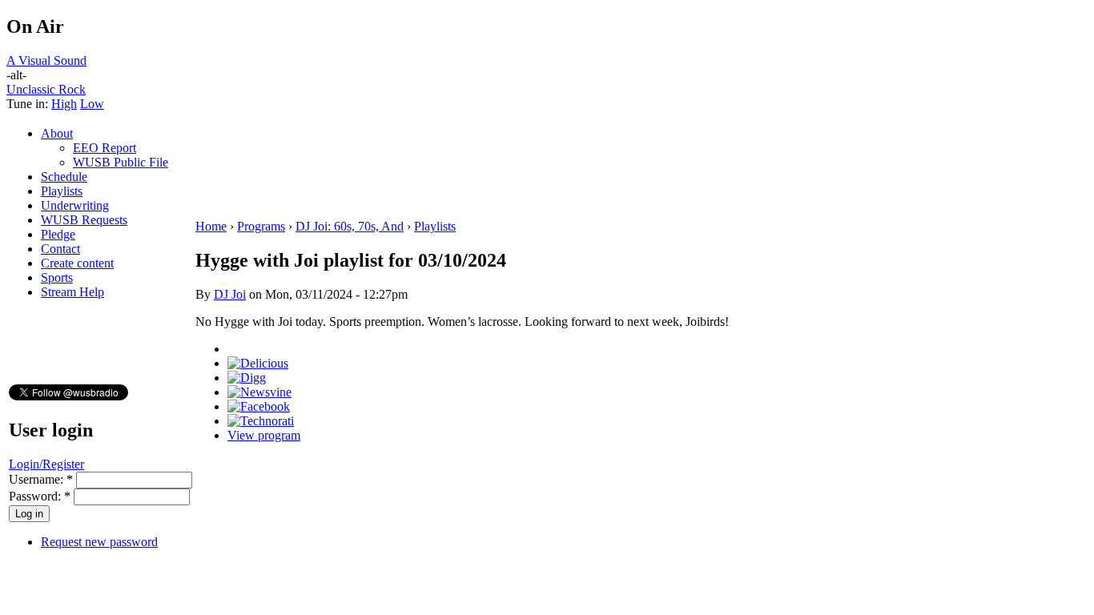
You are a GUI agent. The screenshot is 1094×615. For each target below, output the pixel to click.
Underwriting (75, 205)
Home (211, 226)
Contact (60, 248)
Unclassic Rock (46, 89)
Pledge (58, 234)
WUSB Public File (120, 162)
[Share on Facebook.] (258, 406)
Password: (39, 496)
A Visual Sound (46, 60)
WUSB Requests (84, 220)
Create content (77, 263)
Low (92, 104)
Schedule (64, 176)
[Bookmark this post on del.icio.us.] (257, 363)
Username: (41, 479)
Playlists (61, 191)
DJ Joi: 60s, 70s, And (350, 226)
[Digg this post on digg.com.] (246, 377)
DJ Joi (230, 294)
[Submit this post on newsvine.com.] (259, 392)
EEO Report (104, 148)
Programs (261, 226)
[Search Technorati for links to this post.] (260, 421)
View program (263, 435)
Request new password (99, 542)
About (57, 133)
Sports (57, 277)
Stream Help (72, 292)
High (64, 104)
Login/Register (46, 464)
